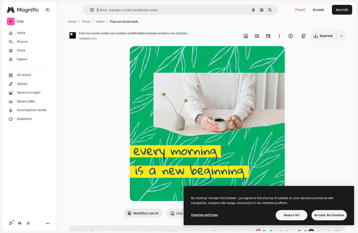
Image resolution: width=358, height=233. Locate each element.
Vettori (100, 22)
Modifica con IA (146, 213)
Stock (86, 22)
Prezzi (300, 10)
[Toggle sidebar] (48, 10)
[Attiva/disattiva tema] (28, 223)
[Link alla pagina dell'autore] (72, 36)
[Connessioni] (11, 223)
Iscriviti (342, 10)
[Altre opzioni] (279, 36)
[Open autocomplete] (90, 10)
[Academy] (19, 223)
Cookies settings (204, 215)
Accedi (318, 10)
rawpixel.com (88, 38)
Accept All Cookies (329, 215)
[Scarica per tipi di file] (341, 36)
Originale (162, 55)
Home (72, 22)
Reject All (291, 215)
